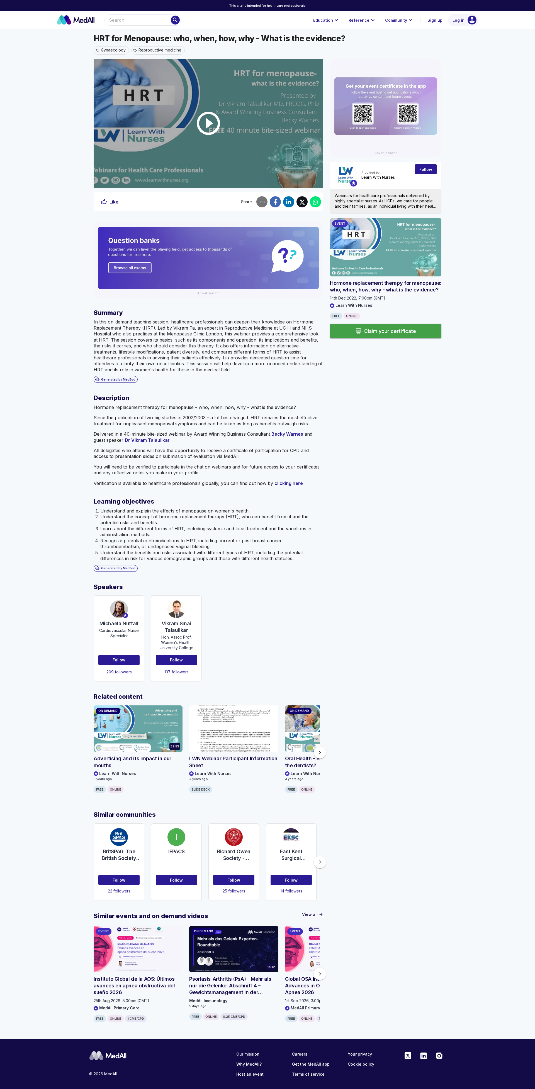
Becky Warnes (287, 434)
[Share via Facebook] (275, 201)
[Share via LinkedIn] (288, 201)
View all (312, 914)
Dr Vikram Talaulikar (147, 440)
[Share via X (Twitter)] (302, 201)
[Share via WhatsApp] (315, 201)
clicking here (288, 483)
